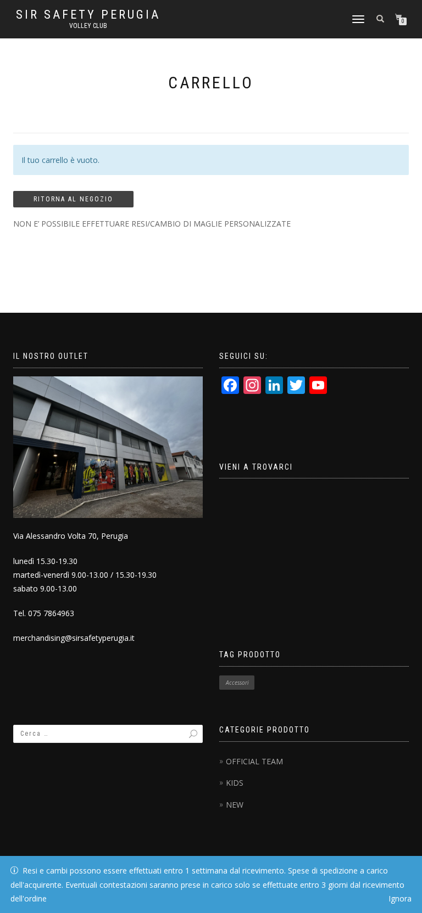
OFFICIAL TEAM (254, 761)
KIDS (234, 782)
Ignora (400, 898)
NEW (234, 804)
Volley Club (88, 26)
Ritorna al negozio (73, 199)
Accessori (237, 682)
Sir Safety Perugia (88, 14)
